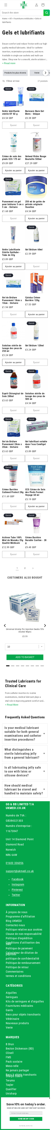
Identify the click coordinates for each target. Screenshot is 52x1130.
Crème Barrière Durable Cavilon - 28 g (36, 540)
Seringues (12, 997)
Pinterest (17, 889)
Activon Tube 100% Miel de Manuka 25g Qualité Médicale (12, 540)
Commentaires (14, 971)
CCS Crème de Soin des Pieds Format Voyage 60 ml (35, 492)
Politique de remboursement (23, 963)
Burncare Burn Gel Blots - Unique (34, 112)
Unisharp (11, 1093)
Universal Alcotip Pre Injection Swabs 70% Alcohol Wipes (25, 630)
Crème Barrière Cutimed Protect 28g (13, 491)
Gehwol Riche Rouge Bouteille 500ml (35, 157)
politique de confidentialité (22, 958)
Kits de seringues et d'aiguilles (25, 1001)
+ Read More (11, 705)
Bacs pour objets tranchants (23, 1014)
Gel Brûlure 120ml (34, 345)
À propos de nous (16, 912)
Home (4, 18)
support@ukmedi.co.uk (20, 871)
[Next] (45, 625)
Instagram (18, 884)
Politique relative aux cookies (24, 929)
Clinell (10, 1053)
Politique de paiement (19, 948)
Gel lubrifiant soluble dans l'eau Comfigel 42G (36, 444)
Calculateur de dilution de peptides (22, 953)
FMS (8, 1057)
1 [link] (17, 568)
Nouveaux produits (17, 1023)
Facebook (18, 879)
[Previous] (5, 625)
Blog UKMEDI (14, 921)
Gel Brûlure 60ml (34, 249)
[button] (6, 5)
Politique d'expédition (19, 938)
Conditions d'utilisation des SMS (23, 943)
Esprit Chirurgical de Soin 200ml (12, 395)
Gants (9, 1010)
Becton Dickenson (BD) (20, 1048)
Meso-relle (12, 1066)
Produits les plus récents (15, 73)
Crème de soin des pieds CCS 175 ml (11, 157)
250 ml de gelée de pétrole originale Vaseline (35, 204)
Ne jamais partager (17, 1070)
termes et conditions (18, 976)
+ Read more (8, 63)
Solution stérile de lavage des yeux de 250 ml (12, 348)
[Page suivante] (33, 568)
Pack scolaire (14, 1061)
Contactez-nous (15, 925)
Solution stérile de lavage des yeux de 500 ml (35, 396)
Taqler (9, 1085)
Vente (37, 73)
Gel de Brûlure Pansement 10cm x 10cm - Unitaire (12, 300)
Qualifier (11, 1089)
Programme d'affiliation (20, 916)
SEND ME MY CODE (26, 1119)
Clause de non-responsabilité (24, 934)
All (10, 18)
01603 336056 (14, 863)
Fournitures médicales (24, 18)
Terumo (10, 1080)
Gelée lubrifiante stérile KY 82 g (11, 112)
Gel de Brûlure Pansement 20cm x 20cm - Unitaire (12, 444)
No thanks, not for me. (26, 1126)
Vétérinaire (12, 1019)
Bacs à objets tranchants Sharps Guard (21, 1075)
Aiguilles (11, 992)
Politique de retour (17, 967)
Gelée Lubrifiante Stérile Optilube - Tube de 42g (11, 252)
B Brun (10, 1044)
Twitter (16, 895)
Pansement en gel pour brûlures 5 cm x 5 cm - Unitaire (13, 204)
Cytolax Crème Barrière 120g (32, 299)
